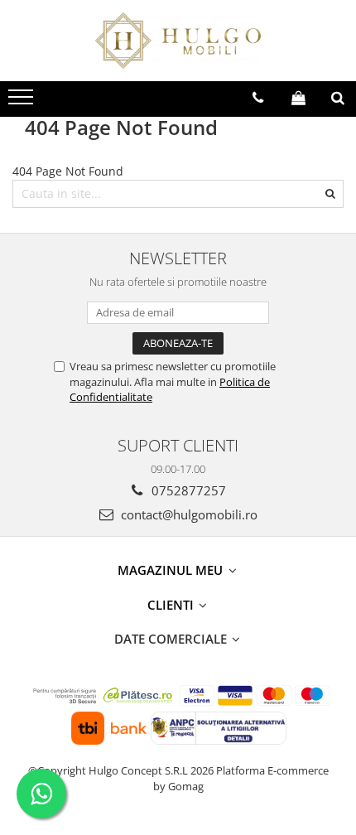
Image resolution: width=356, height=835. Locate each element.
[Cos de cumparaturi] (298, 97)
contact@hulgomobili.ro (187, 514)
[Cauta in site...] (338, 97)
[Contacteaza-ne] (258, 97)
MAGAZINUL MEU (172, 570)
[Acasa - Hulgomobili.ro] (178, 40)
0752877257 (187, 490)
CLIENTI (172, 604)
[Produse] (22, 101)
